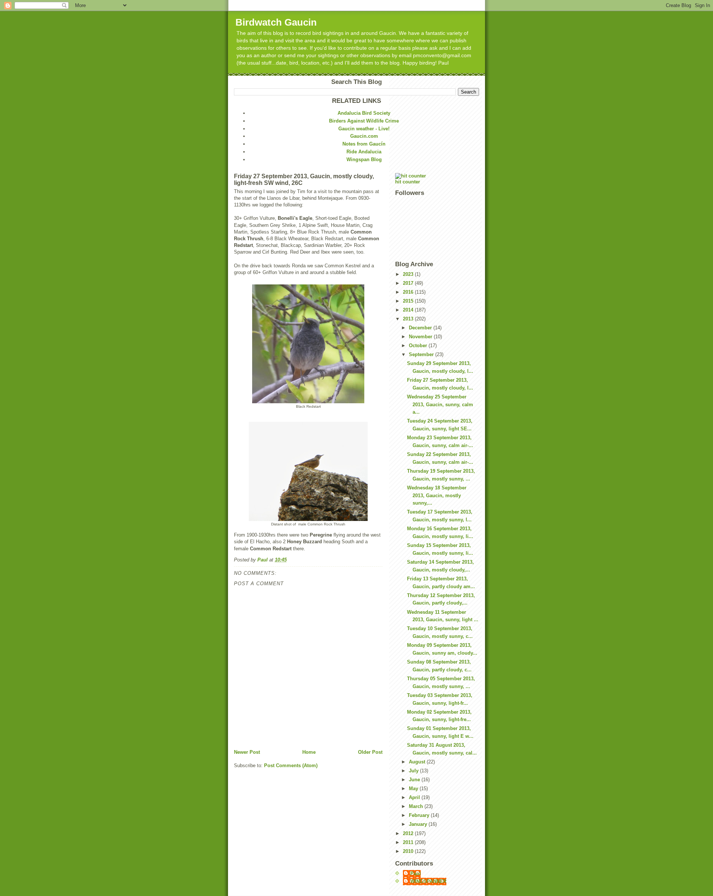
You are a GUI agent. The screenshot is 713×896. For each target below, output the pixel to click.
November (421, 336)
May (414, 788)
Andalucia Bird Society (364, 113)
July (414, 770)
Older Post (370, 752)
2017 (409, 283)
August (418, 762)
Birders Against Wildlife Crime (364, 121)
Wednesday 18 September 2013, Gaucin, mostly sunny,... (436, 495)
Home (309, 752)
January (419, 824)
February (420, 815)
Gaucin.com (364, 136)
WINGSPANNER (428, 881)
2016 (409, 292)
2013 (409, 319)
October (419, 345)
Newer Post (247, 752)
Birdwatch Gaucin (276, 22)
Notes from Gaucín (363, 144)
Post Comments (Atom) (291, 765)
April (415, 797)
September (422, 354)
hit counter (407, 182)
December (421, 327)
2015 (409, 301)
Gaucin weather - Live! (364, 128)
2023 (409, 274)
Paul (415, 873)
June (415, 779)
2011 (409, 842)
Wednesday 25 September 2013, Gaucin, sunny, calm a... (440, 404)
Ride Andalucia (363, 151)
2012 (409, 833)
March (416, 806)
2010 (409, 851)
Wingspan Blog (364, 159)
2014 (409, 310)
